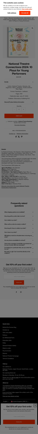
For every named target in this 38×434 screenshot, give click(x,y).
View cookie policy (27, 9)
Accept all (24, 13)
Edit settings (12, 13)
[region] (19, 8)
